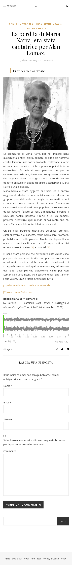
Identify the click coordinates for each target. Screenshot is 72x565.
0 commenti (46, 60)
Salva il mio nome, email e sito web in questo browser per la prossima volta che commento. (34, 442)
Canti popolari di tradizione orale (35, 23)
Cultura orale (36, 28)
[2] (48, 247)
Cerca (63, 521)
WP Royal (24, 558)
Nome (7, 385)
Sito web (8, 419)
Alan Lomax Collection (19, 292)
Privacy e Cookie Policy (54, 558)
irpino (10, 349)
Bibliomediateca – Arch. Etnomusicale (28, 285)
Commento (9, 451)
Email (7, 402)
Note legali (36, 558)
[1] (32, 247)
